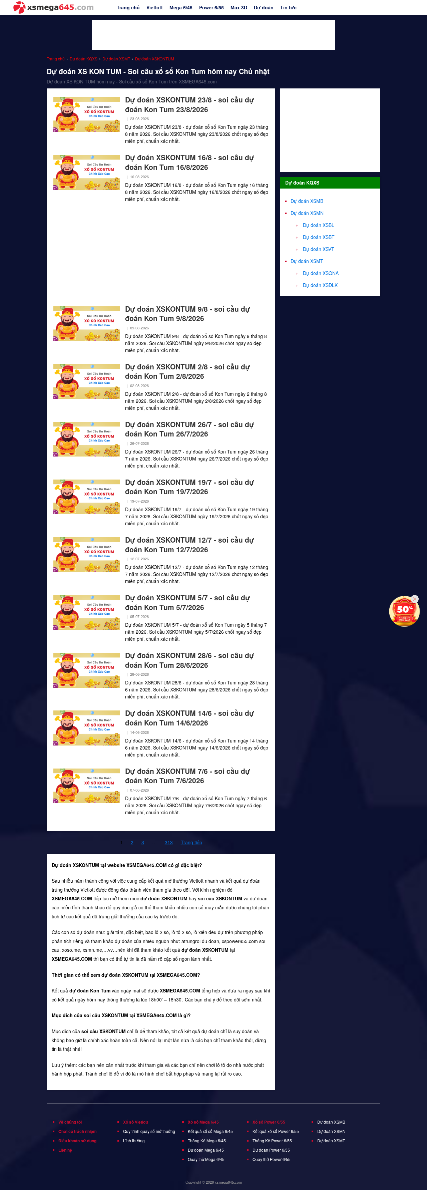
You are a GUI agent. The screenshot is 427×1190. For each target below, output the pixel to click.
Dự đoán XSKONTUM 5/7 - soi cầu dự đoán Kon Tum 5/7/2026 (187, 602)
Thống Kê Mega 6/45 (207, 1140)
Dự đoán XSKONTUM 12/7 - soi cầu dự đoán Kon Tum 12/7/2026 (189, 544)
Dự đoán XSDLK (320, 285)
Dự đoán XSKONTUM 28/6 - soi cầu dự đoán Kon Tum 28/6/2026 (189, 660)
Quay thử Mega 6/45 (206, 1159)
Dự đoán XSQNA (321, 273)
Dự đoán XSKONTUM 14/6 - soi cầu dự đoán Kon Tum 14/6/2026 (189, 717)
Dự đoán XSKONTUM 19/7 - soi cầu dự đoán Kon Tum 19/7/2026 (189, 487)
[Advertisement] (213, 35)
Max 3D (239, 7)
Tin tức (288, 7)
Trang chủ (128, 7)
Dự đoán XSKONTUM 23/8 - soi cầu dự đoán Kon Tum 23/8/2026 (189, 104)
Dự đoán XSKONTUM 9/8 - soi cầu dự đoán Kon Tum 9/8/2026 (187, 313)
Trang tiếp (191, 842)
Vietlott (154, 7)
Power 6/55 (211, 7)
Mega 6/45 (180, 7)
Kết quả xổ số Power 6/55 (276, 1131)
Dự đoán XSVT (318, 249)
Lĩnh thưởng (134, 1140)
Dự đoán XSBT (319, 237)
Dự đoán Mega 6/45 (206, 1150)
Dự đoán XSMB (307, 201)
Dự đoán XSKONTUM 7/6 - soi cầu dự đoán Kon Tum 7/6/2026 (187, 776)
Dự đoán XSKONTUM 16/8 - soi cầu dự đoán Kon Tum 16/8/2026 (189, 162)
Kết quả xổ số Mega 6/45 (210, 1131)
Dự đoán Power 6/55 (271, 1150)
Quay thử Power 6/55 (272, 1159)
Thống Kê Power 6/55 (272, 1140)
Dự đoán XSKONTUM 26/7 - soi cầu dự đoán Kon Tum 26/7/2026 (189, 429)
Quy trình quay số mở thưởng (149, 1131)
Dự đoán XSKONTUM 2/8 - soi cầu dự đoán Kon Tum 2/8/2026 (187, 371)
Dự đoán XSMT (307, 261)
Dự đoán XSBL (318, 225)
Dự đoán (264, 7)
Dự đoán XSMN (307, 213)
